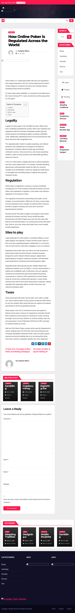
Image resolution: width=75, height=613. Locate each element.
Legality (10, 107)
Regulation (11, 110)
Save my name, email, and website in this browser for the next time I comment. (26, 501)
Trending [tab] (66, 97)
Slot (61, 72)
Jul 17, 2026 (64, 540)
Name (6, 459)
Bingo (62, 51)
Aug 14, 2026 (29, 540)
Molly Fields (11, 543)
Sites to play (11, 112)
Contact (69, 609)
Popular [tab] (67, 90)
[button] (67, 20)
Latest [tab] (66, 82)
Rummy (62, 66)
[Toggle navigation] (71, 20)
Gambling (11, 32)
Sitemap (61, 609)
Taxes (10, 114)
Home (53, 609)
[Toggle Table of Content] (24, 104)
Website (6, 484)
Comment (7, 419)
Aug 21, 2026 (11, 540)
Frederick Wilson (23, 51)
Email (5, 472)
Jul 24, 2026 (46, 540)
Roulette (63, 61)
